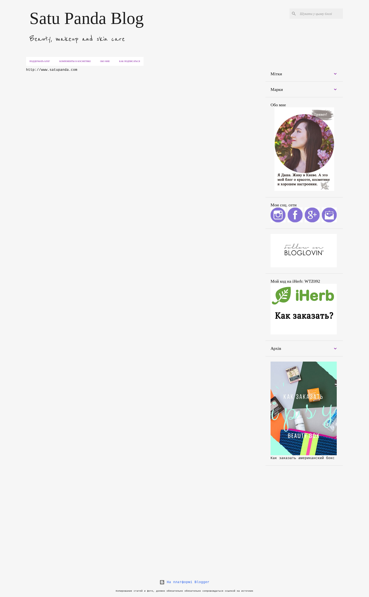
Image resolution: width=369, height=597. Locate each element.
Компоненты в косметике (75, 61)
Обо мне (105, 61)
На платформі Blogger (187, 582)
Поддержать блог (39, 61)
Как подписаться (129, 61)
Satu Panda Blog (86, 18)
